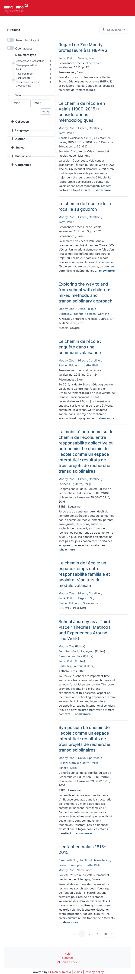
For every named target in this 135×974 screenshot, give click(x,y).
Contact (67, 958)
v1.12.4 (78, 972)
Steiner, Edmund (69, 365)
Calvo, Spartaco (89, 758)
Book (19, 69)
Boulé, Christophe (70, 865)
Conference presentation (30, 60)
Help (68, 953)
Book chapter (23, 77)
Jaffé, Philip (66, 58)
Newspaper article (26, 65)
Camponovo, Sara (70, 656)
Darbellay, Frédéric (71, 314)
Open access (23, 48)
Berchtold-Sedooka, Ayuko (76, 651)
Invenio (66, 972)
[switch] (10, 40)
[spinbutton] (21, 103)
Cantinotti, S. (67, 860)
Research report (25, 73)
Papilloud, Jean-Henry (94, 860)
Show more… (91, 603)
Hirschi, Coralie (69, 763)
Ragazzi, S (85, 598)
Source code (69, 962)
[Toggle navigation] (126, 8)
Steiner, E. (65, 484)
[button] (23, 55)
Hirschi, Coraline (89, 128)
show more (103, 190)
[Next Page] (97, 933)
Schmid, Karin (68, 767)
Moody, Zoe (86, 58)
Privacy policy (94, 972)
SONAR (53, 972)
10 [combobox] (105, 933)
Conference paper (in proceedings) (28, 84)
